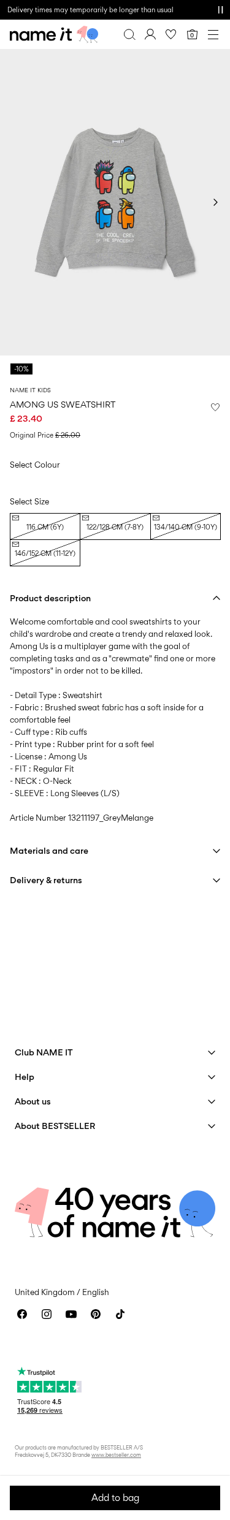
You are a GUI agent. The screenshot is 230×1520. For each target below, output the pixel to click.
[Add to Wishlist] (215, 407)
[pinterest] (95, 1314)
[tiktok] (120, 1314)
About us (33, 1101)
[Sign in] (150, 34)
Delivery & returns (46, 880)
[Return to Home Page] (54, 34)
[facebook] (22, 1314)
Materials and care (49, 850)
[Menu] (212, 34)
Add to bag (115, 1497)
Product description (50, 598)
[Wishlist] (171, 34)
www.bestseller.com (116, 1454)
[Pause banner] (220, 10)
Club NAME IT (44, 1052)
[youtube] (71, 1314)
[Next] (215, 202)
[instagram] (46, 1314)
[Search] (129, 34)
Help (24, 1076)
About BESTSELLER (55, 1125)
